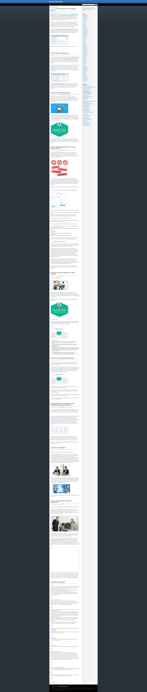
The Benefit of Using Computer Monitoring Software (62, 358)
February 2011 (85, 66)
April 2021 (84, 25)
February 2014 (85, 58)
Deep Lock (84, 102)
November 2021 (85, 15)
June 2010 (84, 72)
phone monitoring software (87, 119)
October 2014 (85, 52)
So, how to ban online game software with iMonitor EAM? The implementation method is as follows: (65, 187)
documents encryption (86, 88)
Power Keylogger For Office (87, 96)
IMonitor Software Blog (56, 1)
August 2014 (85, 55)
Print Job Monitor (85, 97)
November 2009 (85, 79)
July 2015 (84, 42)
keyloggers (73, 623)
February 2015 (85, 46)
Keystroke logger (53, 628)
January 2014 (85, 59)
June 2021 (84, 22)
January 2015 (85, 48)
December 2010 (85, 68)
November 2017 (85, 32)
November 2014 (85, 51)
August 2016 (85, 38)
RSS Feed (95, 1)
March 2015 (84, 45)
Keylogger (67, 341)
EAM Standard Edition (86, 93)
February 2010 (85, 75)
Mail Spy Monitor (85, 106)
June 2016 (84, 41)
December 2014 (85, 49)
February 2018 (85, 29)
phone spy (84, 121)
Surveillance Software (64, 689)
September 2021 (85, 18)
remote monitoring (85, 122)
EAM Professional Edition (64, 94)
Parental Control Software (79, 689)
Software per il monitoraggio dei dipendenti (63, 29)
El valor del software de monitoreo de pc (60, 53)
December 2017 (85, 31)
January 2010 (85, 76)
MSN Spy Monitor (85, 107)
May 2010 (84, 73)
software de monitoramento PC (72, 477)
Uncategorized (62, 11)
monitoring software (86, 115)
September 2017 (85, 35)
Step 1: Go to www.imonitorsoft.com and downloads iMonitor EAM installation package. (64, 190)
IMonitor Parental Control (86, 103)
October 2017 (85, 34)
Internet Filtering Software (87, 689)
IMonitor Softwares (71, 94)
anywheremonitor (85, 85)
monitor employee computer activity (59, 178)
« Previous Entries (53, 8)
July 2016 (84, 39)
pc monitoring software (61, 367)
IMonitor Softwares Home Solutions (88, 101)
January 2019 (85, 28)
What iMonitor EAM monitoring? (58, 582)
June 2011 (84, 65)
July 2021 (84, 21)
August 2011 (85, 62)
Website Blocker (85, 110)
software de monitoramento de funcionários (57, 539)
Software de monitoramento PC (62, 416)
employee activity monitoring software (71, 299)
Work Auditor (85, 99)
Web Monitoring (71, 689)
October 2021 (85, 17)
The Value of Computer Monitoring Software (61, 92)
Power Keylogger (85, 109)
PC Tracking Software (86, 118)
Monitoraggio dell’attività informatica (68, 15)
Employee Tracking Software (62, 690)
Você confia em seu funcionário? (58, 447)
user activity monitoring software (61, 321)
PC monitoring (85, 116)
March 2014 (84, 56)
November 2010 (85, 69)
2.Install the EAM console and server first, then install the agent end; (61, 218)
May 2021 (84, 24)
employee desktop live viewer (60, 347)
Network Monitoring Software (56, 689)
